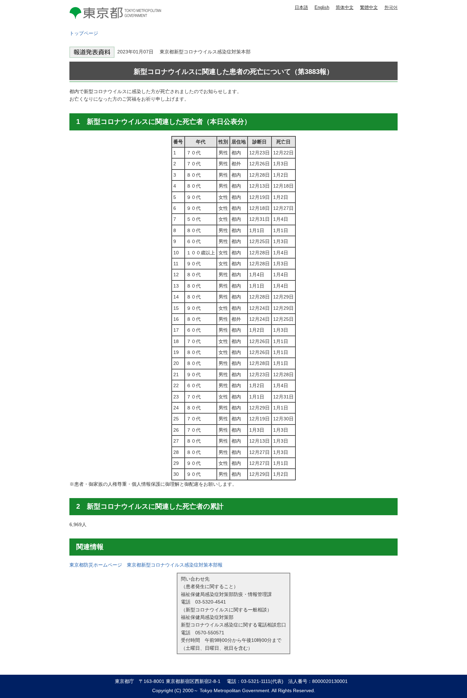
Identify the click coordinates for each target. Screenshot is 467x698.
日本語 (301, 7)
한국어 (391, 7)
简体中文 (344, 7)
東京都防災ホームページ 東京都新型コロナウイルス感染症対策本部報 (146, 565)
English (322, 7)
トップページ (83, 33)
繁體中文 (369, 7)
